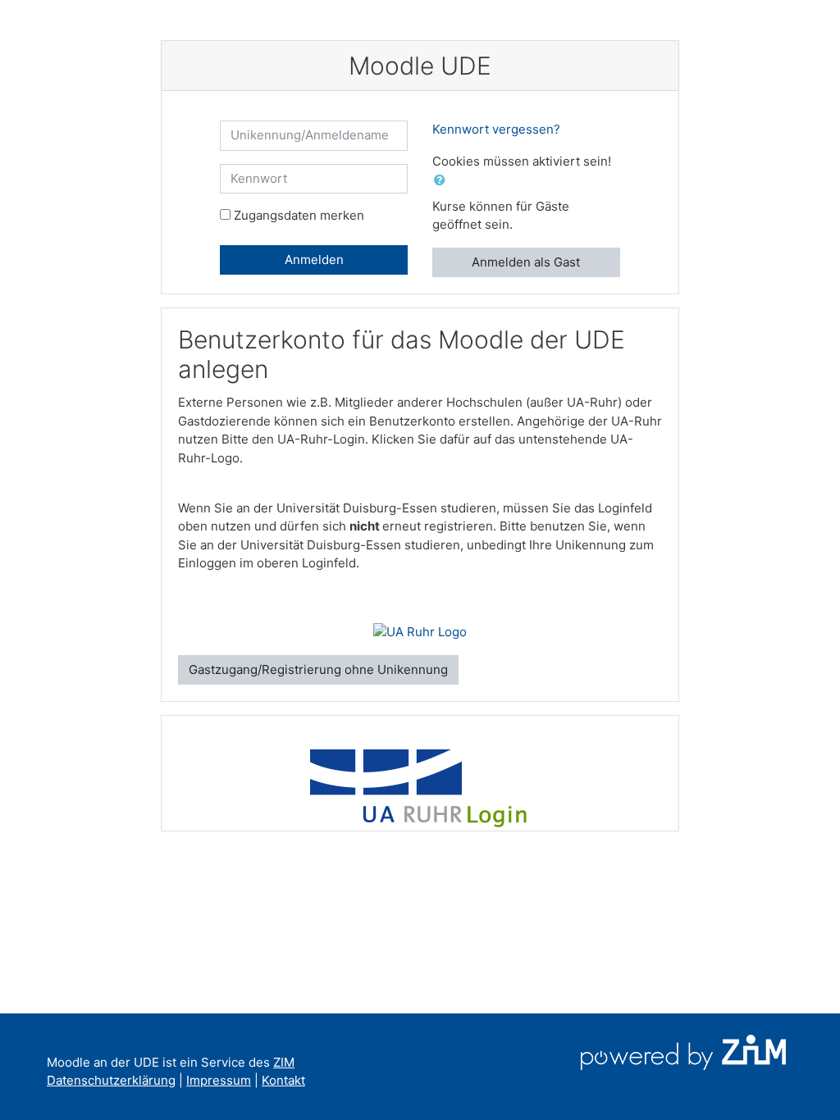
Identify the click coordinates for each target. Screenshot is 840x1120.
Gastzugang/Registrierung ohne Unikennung (318, 669)
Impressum (218, 1080)
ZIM (283, 1062)
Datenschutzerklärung (111, 1080)
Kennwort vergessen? (496, 129)
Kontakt (283, 1080)
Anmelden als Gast (526, 262)
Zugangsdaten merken (299, 215)
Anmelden (314, 259)
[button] (443, 181)
